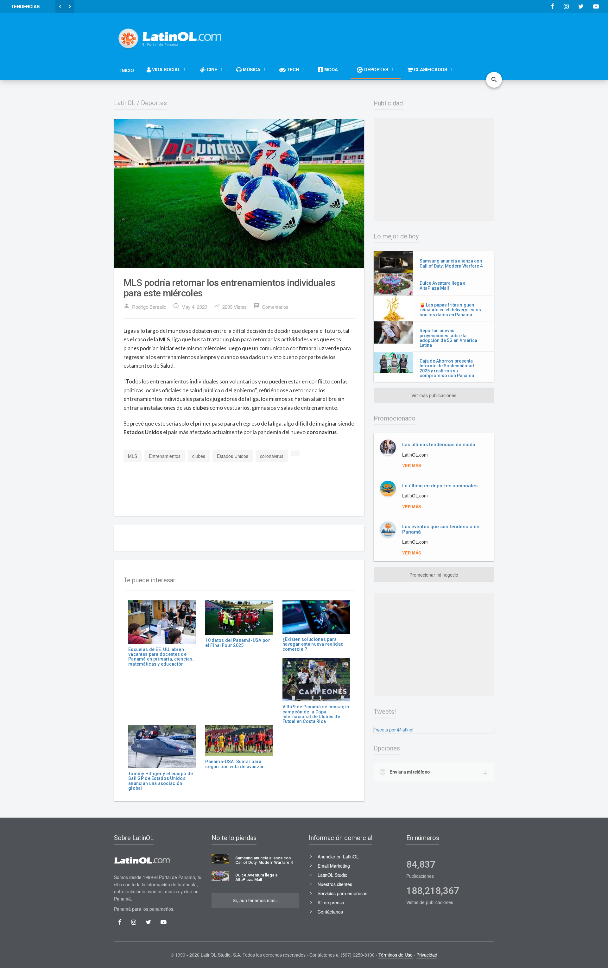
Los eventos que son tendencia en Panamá (440, 529)
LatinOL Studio (332, 875)
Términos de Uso (395, 955)
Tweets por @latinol (393, 729)
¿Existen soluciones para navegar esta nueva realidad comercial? (313, 644)
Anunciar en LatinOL (338, 856)
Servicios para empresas (342, 893)
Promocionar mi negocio (433, 575)
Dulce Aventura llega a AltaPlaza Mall (443, 285)
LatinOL (124, 103)
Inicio (127, 70)
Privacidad (426, 955)
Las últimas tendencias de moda (438, 444)
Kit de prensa (331, 902)
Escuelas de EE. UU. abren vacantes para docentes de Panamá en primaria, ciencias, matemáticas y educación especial (160, 659)
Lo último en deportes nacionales (440, 486)
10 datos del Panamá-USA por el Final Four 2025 (237, 643)
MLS (132, 456)
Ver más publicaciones (433, 395)
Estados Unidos (232, 456)
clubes (198, 456)
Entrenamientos (164, 456)
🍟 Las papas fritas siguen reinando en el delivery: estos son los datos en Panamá (450, 309)
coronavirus (271, 456)
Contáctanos (330, 911)
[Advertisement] (378, 35)
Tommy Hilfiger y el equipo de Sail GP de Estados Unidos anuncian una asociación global (160, 781)
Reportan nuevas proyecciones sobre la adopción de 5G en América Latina (448, 338)
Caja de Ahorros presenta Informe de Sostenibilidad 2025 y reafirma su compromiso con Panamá (447, 368)
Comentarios (270, 306)
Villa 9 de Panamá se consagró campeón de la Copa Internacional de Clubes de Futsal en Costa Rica (316, 714)
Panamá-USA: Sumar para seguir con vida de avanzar (234, 764)
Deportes (154, 103)
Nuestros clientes (335, 884)
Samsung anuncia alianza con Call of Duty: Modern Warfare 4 (451, 263)
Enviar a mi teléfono (410, 772)
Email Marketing (334, 866)
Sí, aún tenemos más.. (255, 900)
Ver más (411, 465)
